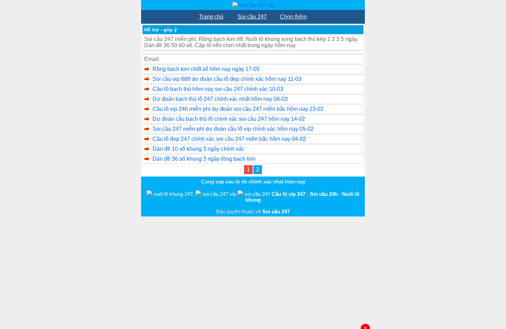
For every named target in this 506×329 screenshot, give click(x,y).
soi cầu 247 (257, 194)
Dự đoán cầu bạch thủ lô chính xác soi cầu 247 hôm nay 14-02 (228, 119)
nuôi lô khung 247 (173, 194)
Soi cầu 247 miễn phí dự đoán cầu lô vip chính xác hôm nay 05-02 (233, 129)
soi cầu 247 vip (219, 194)
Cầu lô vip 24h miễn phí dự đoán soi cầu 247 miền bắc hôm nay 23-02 (238, 109)
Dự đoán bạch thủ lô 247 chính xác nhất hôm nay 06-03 (220, 99)
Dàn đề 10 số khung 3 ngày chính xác (198, 149)
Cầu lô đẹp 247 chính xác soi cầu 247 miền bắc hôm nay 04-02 (229, 139)
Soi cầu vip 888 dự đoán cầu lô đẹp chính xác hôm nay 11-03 (227, 79)
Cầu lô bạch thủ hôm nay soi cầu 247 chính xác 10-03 (217, 89)
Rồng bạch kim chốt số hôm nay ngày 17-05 (206, 69)
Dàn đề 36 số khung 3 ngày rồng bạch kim (203, 159)
